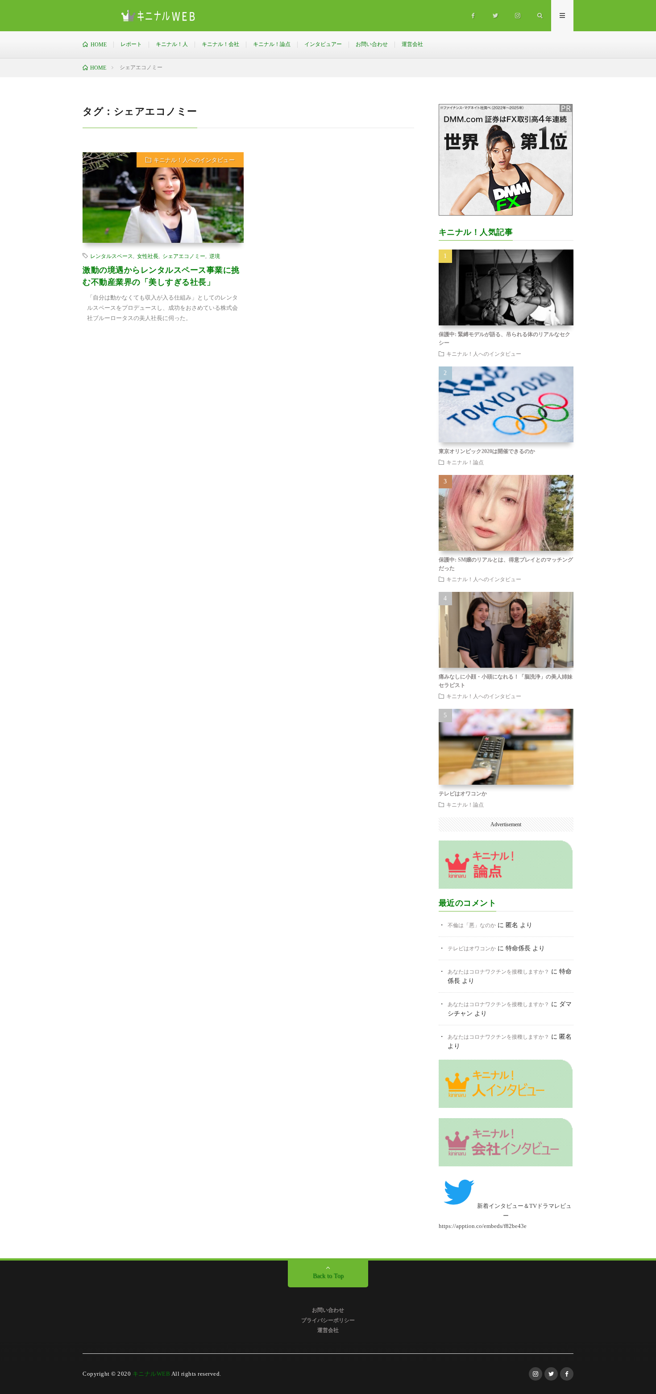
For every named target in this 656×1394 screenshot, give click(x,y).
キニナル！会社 (220, 44)
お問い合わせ (372, 44)
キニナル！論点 (272, 44)
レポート (131, 44)
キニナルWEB (151, 1373)
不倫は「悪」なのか (472, 925)
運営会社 (412, 44)
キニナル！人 (172, 44)
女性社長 (147, 255)
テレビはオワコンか (463, 794)
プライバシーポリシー (328, 1320)
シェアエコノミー (183, 255)
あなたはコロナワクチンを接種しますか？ (498, 972)
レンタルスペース (111, 255)
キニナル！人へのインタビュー (194, 160)
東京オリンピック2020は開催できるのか (487, 451)
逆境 (214, 255)
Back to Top (328, 1276)
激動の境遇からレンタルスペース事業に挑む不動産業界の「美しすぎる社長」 (161, 276)
